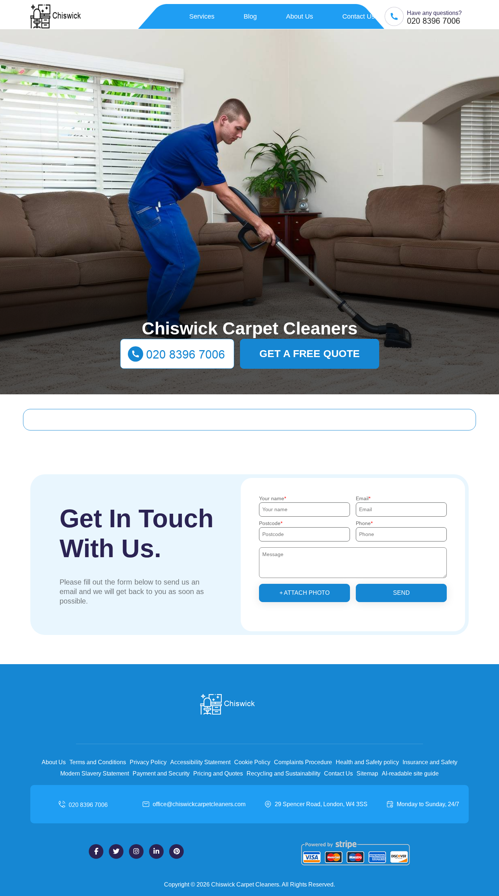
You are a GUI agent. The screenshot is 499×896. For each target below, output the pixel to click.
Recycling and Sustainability (283, 773)
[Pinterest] (176, 851)
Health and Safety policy (367, 762)
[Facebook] (96, 851)
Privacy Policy (148, 762)
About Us (299, 16)
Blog (250, 16)
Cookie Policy (252, 762)
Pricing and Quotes (218, 773)
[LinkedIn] (156, 851)
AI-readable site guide (410, 773)
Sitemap (367, 773)
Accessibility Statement (200, 762)
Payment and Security (161, 773)
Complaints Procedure (303, 762)
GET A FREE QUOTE (309, 353)
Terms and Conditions (97, 762)
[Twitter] (116, 851)
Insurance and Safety (430, 762)
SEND (401, 593)
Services (201, 16)
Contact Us (358, 16)
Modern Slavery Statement (94, 773)
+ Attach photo (304, 593)
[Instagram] (136, 851)
